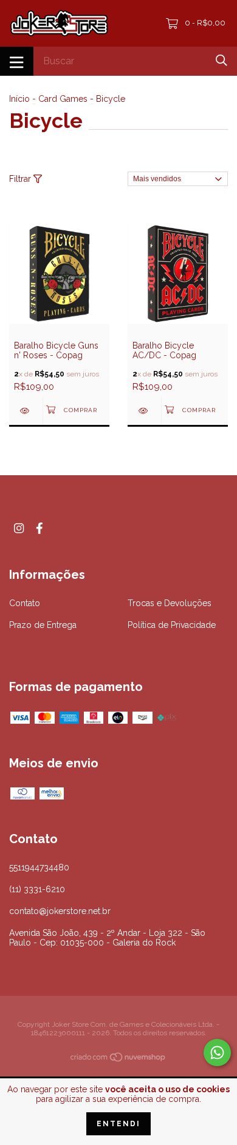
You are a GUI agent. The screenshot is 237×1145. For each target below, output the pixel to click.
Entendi (118, 1124)
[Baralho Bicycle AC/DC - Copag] (144, 410)
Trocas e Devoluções (169, 603)
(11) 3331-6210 (37, 889)
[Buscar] (221, 60)
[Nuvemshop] (118, 1059)
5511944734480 (39, 867)
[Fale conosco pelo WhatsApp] (217, 1052)
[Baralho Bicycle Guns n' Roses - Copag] (26, 410)
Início (19, 99)
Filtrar (21, 179)
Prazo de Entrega (43, 625)
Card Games (63, 99)
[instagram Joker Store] (19, 528)
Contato (24, 603)
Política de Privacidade (172, 625)
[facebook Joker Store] (39, 528)
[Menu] (16, 61)
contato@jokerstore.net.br (60, 911)
